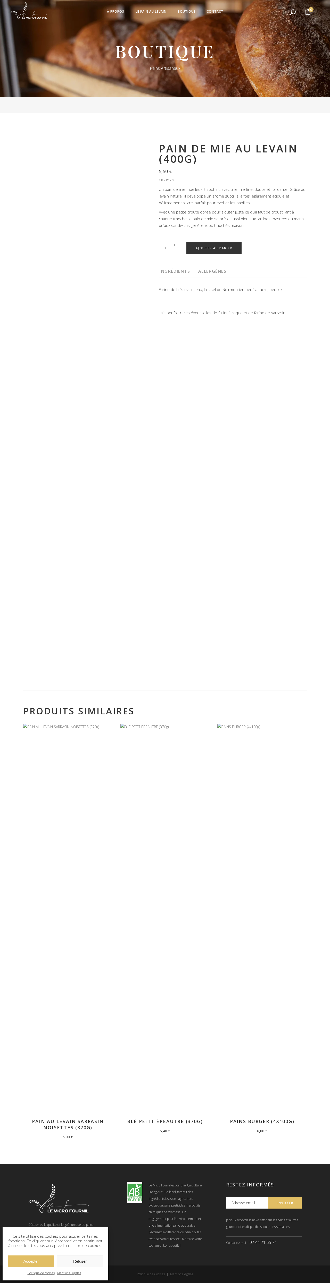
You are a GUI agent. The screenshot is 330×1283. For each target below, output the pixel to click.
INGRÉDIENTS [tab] (175, 271)
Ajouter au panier (214, 248)
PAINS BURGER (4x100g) (262, 1121)
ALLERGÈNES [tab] (212, 271)
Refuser (80, 1261)
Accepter (31, 1261)
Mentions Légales (69, 1273)
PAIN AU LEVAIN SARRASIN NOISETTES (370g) (68, 1124)
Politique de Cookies (151, 1274)
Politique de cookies (41, 1273)
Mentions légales (181, 1274)
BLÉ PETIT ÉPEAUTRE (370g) (165, 1121)
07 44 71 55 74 (263, 1242)
